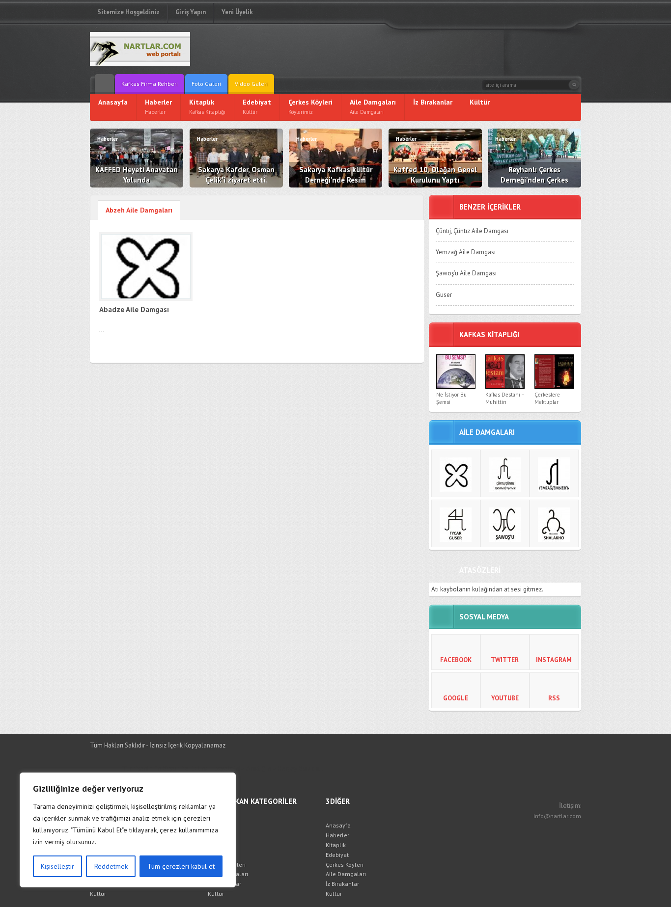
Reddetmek (111, 866)
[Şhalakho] (554, 523)
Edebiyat (219, 854)
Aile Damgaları (228, 874)
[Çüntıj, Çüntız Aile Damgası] (505, 473)
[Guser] (455, 523)
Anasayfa (220, 825)
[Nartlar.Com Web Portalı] (161, 49)
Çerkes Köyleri (227, 864)
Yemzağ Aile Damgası (466, 252)
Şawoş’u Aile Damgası (466, 273)
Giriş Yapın (190, 12)
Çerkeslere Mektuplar (547, 398)
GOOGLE (455, 698)
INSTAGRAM (554, 660)
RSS (554, 698)
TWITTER (505, 660)
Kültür (98, 893)
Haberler (219, 835)
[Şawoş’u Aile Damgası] (505, 523)
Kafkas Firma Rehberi (149, 83)
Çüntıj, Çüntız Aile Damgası (472, 231)
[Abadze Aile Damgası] (455, 473)
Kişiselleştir (57, 866)
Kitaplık (218, 845)
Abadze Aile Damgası (134, 309)
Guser (444, 295)
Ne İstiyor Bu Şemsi (451, 398)
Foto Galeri (206, 83)
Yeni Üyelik (237, 12)
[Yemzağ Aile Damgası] (554, 473)
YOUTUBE (505, 698)
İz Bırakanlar (224, 883)
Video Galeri (251, 83)
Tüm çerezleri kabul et (181, 866)
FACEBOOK (456, 660)
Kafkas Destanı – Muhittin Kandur (504, 402)
